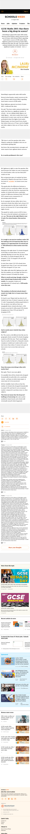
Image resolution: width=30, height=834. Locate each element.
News (3, 23)
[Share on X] (9, 418)
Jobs (8, 23)
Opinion (14, 23)
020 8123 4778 (6, 812)
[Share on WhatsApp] (2, 418)
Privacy (2, 822)
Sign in (26, 11)
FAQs (2, 823)
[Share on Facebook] (6, 418)
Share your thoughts (15, 547)
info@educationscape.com (8, 814)
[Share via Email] (17, 418)
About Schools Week (6, 829)
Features (22, 23)
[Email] (15, 799)
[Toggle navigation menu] (2, 11)
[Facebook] (5, 799)
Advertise (3, 830)
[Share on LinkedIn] (13, 418)
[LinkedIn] (12, 799)
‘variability (11, 181)
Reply (4, 441)
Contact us (3, 820)
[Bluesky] (9, 799)
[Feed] (2, 799)
